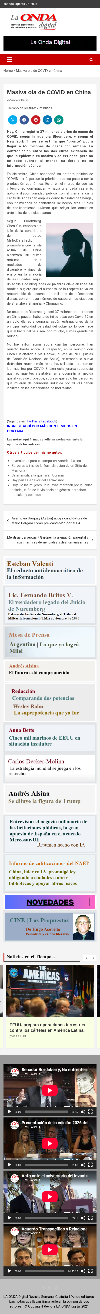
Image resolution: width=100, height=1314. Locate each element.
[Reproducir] (9, 1111)
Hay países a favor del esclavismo (38, 480)
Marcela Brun (18, 100)
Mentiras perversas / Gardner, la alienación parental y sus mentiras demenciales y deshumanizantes (47, 539)
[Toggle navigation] (9, 59)
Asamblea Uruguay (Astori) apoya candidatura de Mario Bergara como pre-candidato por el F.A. (49, 520)
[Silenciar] (83, 1111)
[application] (50, 1090)
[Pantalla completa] (90, 1111)
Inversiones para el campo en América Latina (46, 461)
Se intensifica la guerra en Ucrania (38, 475)
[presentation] (86, 958)
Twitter (31, 421)
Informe (17, 1036)
